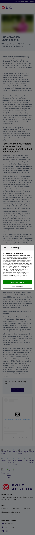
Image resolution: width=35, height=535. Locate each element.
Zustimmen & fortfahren (17, 282)
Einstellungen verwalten (17, 286)
